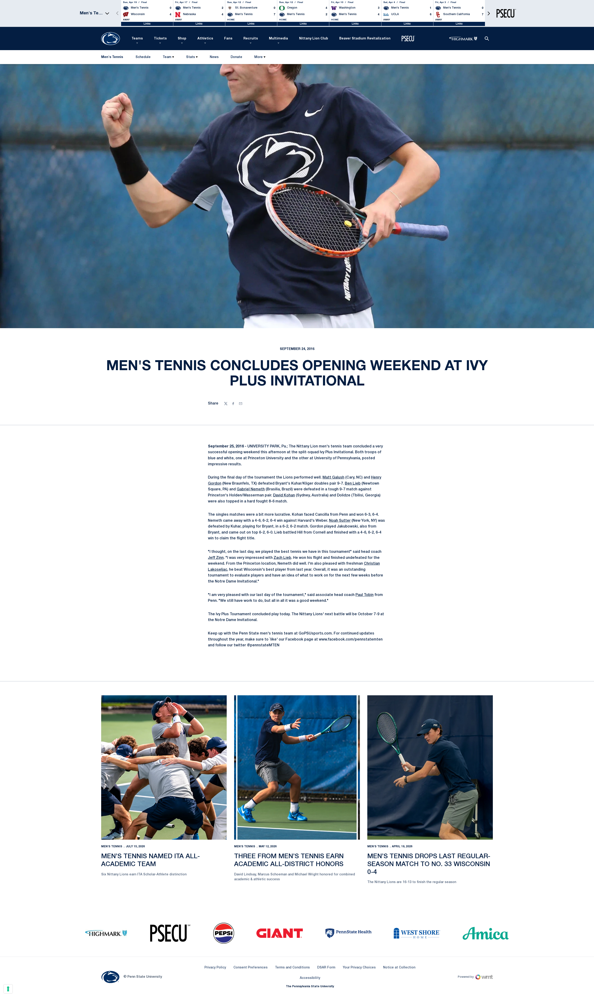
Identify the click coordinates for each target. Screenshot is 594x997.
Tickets (160, 38)
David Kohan (284, 495)
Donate (236, 58)
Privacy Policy (215, 967)
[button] (488, 13)
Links (147, 24)
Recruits (250, 38)
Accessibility (310, 978)
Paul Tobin (364, 595)
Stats (190, 57)
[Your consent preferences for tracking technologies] (8, 988)
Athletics (205, 38)
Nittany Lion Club (313, 38)
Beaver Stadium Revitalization (365, 38)
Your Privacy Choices (359, 967)
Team (167, 57)
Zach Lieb (282, 558)
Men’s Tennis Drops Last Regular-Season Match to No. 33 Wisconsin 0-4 (428, 864)
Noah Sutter (340, 520)
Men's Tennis (111, 846)
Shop (182, 38)
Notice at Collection (399, 967)
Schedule (143, 57)
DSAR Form (326, 967)
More (258, 57)
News (214, 57)
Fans (228, 38)
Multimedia (278, 38)
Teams (137, 38)
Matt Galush (333, 477)
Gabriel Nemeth (251, 489)
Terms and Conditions (292, 967)
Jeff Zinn (216, 558)
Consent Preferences (250, 967)
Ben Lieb (353, 483)
